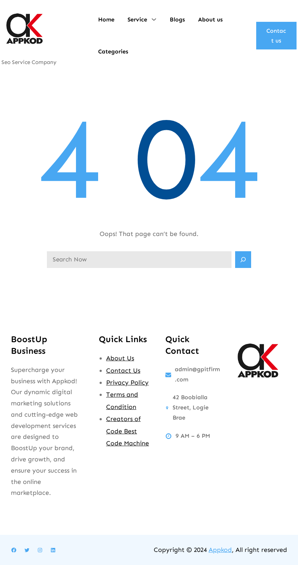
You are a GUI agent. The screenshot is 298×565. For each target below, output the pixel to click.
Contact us (276, 35)
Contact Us (123, 370)
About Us (120, 358)
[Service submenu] (154, 19)
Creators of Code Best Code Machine (127, 431)
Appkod (220, 550)
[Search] (243, 259)
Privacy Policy (127, 382)
